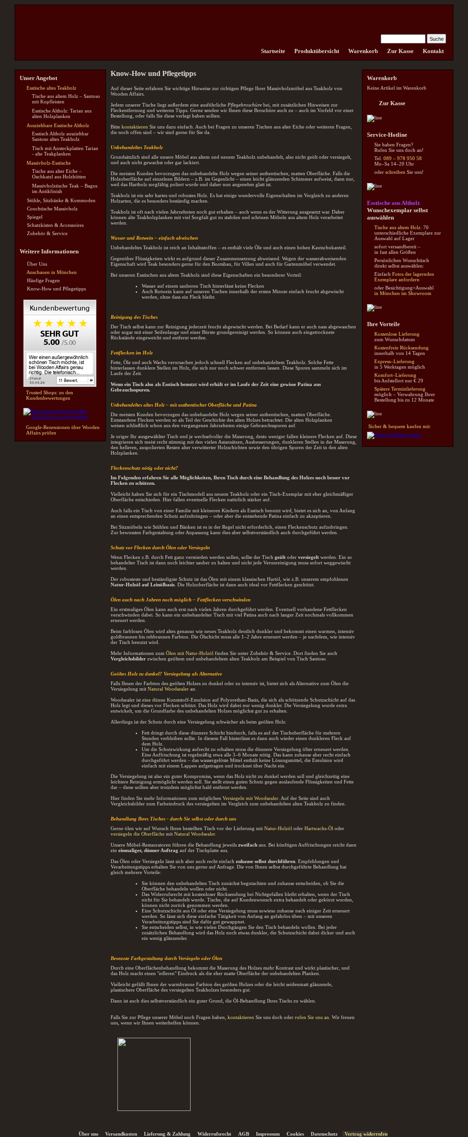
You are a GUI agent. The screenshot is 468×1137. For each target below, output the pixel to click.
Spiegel (35, 217)
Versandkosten (121, 1134)
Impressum (268, 1134)
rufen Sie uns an (312, 1017)
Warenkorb (363, 51)
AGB (243, 1134)
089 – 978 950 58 (402, 158)
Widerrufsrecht (214, 1134)
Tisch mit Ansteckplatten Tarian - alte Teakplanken (65, 150)
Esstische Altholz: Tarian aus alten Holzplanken (61, 113)
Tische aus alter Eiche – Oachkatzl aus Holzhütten (59, 173)
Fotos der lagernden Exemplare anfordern (404, 276)
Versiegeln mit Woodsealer (250, 798)
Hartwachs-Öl (318, 828)
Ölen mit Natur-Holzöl (189, 653)
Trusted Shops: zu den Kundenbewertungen (49, 395)
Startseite (273, 51)
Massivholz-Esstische (49, 163)
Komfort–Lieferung (395, 375)
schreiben (395, 172)
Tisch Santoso (311, 658)
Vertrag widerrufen (366, 1134)
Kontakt (433, 51)
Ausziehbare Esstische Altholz (58, 125)
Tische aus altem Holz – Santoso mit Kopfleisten (66, 98)
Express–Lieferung (394, 361)
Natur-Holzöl (278, 828)
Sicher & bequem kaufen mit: (399, 426)
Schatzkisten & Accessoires (55, 225)
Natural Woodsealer (168, 689)
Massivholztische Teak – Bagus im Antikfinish (64, 188)
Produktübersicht (316, 51)
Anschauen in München (52, 272)
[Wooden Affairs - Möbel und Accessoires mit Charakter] (251, 51)
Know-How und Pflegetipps (56, 288)
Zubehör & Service (47, 233)
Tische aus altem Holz (397, 227)
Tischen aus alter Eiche (280, 126)
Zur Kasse (400, 51)
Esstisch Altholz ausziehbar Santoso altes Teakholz (60, 136)
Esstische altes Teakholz (51, 88)
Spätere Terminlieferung (399, 389)
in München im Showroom (402, 293)
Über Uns (37, 264)
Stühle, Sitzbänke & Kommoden (61, 200)
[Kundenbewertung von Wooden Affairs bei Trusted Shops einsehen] (59, 385)
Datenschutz (324, 1134)
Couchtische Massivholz (52, 208)
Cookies (295, 1134)
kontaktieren (135, 126)
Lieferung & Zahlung (167, 1134)
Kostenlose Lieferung (397, 334)
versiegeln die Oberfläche (138, 834)
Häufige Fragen (43, 280)
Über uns (88, 1134)
